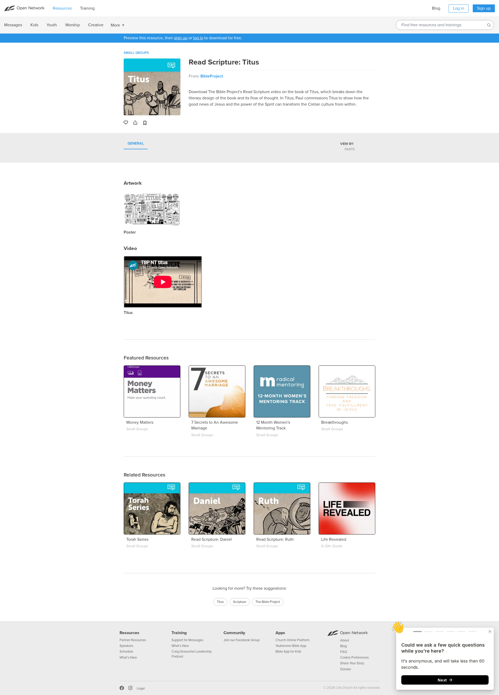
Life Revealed (333, 539)
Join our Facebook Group (242, 640)
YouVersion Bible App (290, 646)
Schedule (126, 651)
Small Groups (136, 53)
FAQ (343, 652)
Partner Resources (133, 640)
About (344, 640)
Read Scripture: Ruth (275, 539)
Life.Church (344, 688)
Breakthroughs (334, 422)
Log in (458, 8)
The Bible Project (267, 602)
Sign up (484, 8)
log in (198, 38)
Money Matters (139, 422)
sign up (180, 38)
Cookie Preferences (354, 657)
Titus (128, 312)
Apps (280, 632)
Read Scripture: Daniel (211, 539)
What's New (128, 657)
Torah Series (137, 539)
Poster (130, 232)
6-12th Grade (331, 546)
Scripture (239, 602)
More (115, 25)
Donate (345, 669)
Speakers (126, 646)
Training (179, 632)
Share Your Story (352, 663)
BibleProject (211, 76)
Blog (436, 8)
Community (234, 632)
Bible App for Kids (288, 651)
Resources (129, 632)
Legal (141, 688)
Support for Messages (187, 640)
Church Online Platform (292, 640)
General (136, 144)
